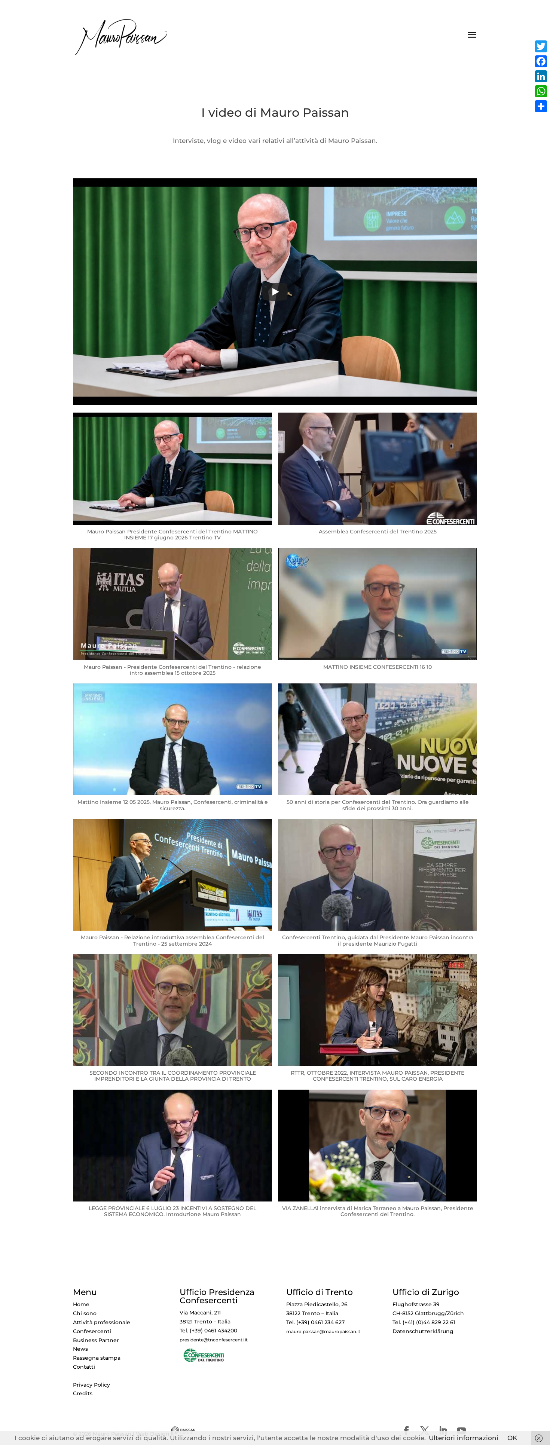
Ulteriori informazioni (463, 1438)
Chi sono (85, 1313)
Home (81, 1304)
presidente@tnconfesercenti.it (214, 1340)
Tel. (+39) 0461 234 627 (315, 1322)
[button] (172, 480)
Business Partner (96, 1340)
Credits (82, 1393)
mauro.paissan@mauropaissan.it (323, 1331)
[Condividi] (541, 106)
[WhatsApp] (541, 91)
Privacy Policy (91, 1384)
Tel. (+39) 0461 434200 (208, 1330)
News (80, 1348)
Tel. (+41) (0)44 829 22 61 (423, 1322)
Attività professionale (101, 1322)
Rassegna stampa (96, 1357)
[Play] (275, 292)
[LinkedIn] (541, 76)
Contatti (84, 1366)
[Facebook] (541, 61)
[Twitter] (541, 46)
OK (512, 1438)
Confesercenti (92, 1331)
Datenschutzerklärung (422, 1331)
